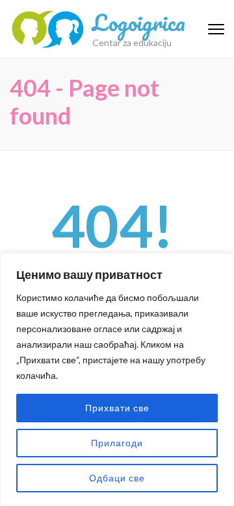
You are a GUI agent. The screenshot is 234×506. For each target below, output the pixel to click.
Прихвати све (117, 407)
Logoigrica (138, 22)
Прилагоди (117, 442)
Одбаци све (117, 477)
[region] (117, 379)
